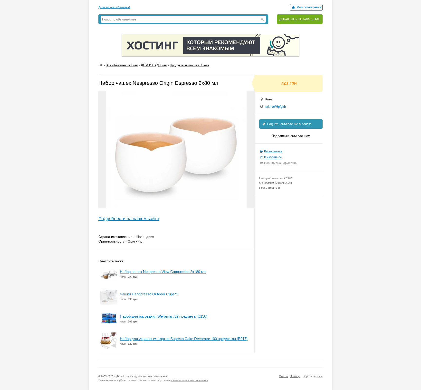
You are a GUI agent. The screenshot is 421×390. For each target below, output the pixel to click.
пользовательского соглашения (189, 380)
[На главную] (100, 65)
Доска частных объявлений (114, 7)
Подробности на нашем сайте (128, 218)
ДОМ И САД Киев (154, 65)
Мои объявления (308, 7)
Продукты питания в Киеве (189, 65)
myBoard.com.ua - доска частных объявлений (140, 376)
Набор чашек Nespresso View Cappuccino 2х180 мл (163, 272)
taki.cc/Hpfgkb (275, 106)
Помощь (295, 376)
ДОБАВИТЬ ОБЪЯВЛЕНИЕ (299, 19)
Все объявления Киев (122, 65)
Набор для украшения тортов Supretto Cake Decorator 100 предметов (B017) (184, 339)
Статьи (283, 376)
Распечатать (273, 151)
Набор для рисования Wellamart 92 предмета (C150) (163, 316)
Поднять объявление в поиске (289, 124)
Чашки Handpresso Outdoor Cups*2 (149, 294)
